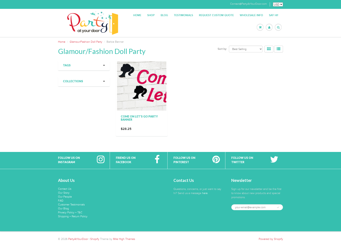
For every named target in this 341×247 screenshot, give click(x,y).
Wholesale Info (251, 15)
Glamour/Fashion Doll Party (86, 41)
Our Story (63, 192)
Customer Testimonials (71, 204)
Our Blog (63, 208)
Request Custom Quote (216, 15)
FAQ (60, 200)
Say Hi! (273, 15)
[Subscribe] (278, 207)
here (205, 193)
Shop (151, 15)
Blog (164, 15)
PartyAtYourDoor (78, 239)
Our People (65, 196)
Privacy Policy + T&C (70, 212)
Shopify (94, 239)
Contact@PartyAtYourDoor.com (248, 4)
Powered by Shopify (271, 239)
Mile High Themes (124, 239)
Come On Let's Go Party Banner (139, 118)
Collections (73, 81)
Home (137, 15)
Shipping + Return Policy (72, 216)
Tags (67, 65)
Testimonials (183, 15)
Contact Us (64, 189)
